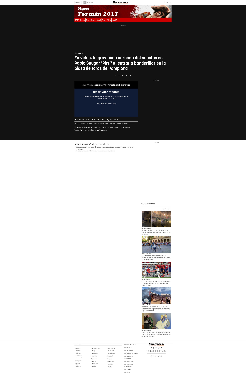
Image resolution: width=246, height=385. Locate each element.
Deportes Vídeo (146, 279)
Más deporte (111, 353)
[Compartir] (115, 76)
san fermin (81, 123)
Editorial (78, 366)
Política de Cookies (132, 353)
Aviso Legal (129, 361)
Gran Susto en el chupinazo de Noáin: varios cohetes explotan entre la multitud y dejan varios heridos (156, 309)
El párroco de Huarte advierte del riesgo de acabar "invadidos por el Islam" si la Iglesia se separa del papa (156, 334)
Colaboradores (96, 348)
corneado (89, 123)
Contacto (129, 347)
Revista (109, 359)
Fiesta (92, 20)
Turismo (128, 369)
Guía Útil (98, 20)
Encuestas (95, 353)
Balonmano (111, 348)
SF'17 (77, 20)
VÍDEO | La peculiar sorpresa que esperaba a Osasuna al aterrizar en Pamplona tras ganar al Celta (156, 283)
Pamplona (78, 361)
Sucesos (78, 353)
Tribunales (79, 355)
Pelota (94, 366)
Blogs (93, 350)
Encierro (82, 20)
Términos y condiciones (99, 144)
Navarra (77, 348)
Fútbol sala (111, 350)
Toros (87, 20)
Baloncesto (95, 363)
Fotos (104, 20)
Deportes (94, 359)
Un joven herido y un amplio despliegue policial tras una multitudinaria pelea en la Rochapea (156, 232)
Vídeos (109, 20)
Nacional (110, 356)
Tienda (128, 372)
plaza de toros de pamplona (118, 123)
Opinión (77, 364)
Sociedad (78, 358)
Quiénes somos (131, 344)
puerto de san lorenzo (100, 123)
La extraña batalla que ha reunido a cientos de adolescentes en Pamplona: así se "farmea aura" (156, 258)
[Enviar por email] (126, 76)
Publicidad (129, 350)
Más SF (114, 20)
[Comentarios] (130, 76)
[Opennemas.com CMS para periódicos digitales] (156, 353)
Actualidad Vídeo (146, 228)
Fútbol (94, 361)
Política (78, 350)
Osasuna (94, 356)
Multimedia (110, 362)
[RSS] (161, 348)
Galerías (110, 364)
